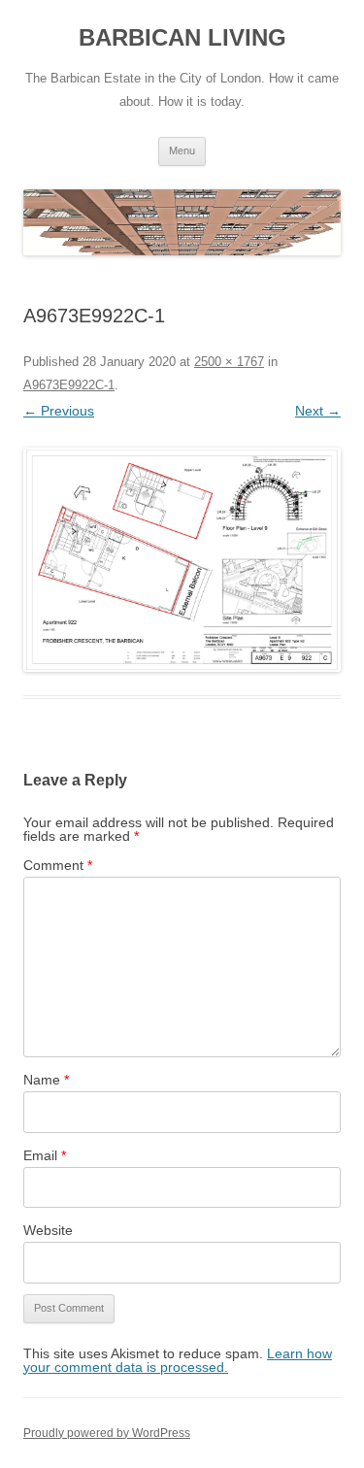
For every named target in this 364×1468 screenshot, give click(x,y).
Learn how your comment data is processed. (177, 1360)
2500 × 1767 (229, 361)
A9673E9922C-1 (69, 385)
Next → (318, 410)
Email (44, 1155)
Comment (57, 865)
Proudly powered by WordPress (106, 1433)
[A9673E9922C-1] (182, 560)
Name (46, 1079)
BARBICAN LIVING (182, 37)
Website (48, 1230)
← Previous (58, 410)
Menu (182, 150)
